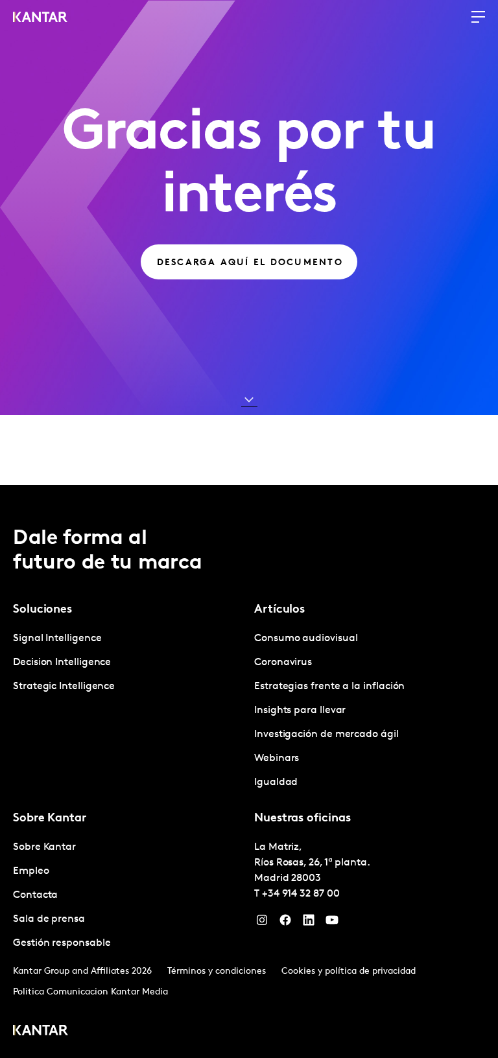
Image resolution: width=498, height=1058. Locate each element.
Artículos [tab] (279, 610)
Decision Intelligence (62, 662)
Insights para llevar (300, 710)
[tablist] (249, 771)
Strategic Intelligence (64, 686)
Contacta (35, 895)
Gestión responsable (61, 943)
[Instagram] (262, 923)
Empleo (31, 871)
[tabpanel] (128, 663)
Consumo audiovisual (305, 638)
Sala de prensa (49, 919)
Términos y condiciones (216, 971)
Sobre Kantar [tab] (49, 819)
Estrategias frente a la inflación (329, 686)
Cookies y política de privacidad (348, 971)
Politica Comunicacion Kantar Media (90, 992)
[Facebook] (285, 923)
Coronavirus (283, 662)
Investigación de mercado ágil (326, 734)
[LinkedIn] (308, 923)
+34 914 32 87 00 (301, 894)
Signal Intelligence (57, 638)
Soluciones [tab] (42, 610)
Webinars (276, 758)
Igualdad (276, 782)
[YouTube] (332, 923)
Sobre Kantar (44, 847)
